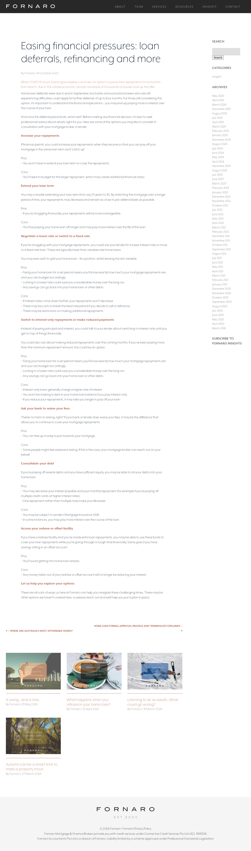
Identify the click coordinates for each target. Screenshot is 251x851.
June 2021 (217, 262)
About (120, 6)
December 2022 (221, 196)
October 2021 (220, 244)
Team (139, 6)
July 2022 (217, 209)
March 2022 (219, 227)
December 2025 (221, 108)
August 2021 (219, 253)
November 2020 (221, 293)
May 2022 (218, 218)
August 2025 (219, 113)
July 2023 (217, 174)
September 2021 (221, 249)
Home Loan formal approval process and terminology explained (137, 626)
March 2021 (219, 275)
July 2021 (217, 257)
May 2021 (217, 266)
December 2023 (221, 165)
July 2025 (217, 117)
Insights (210, 6)
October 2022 (220, 205)
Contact (233, 6)
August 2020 (219, 306)
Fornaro (115, 828)
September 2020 (222, 301)
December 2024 (221, 139)
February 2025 (220, 130)
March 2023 (219, 183)
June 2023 (218, 179)
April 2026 (218, 100)
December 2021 (221, 236)
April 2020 (218, 323)
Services (159, 6)
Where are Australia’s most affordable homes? (41, 631)
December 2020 (221, 288)
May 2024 (218, 157)
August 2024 (219, 143)
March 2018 (219, 328)
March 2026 (219, 104)
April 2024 (218, 161)
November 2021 (221, 240)
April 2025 (218, 122)
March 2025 (219, 126)
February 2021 (220, 279)
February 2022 (220, 231)
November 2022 (221, 200)
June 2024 (218, 152)
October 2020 (220, 297)
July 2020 (217, 310)
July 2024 (217, 148)
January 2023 (220, 192)
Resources (185, 6)
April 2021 (217, 271)
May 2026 (218, 95)
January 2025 (220, 135)
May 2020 (218, 319)
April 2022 (218, 222)
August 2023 (219, 170)
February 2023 (220, 187)
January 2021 (219, 284)
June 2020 (218, 314)
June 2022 (218, 214)
